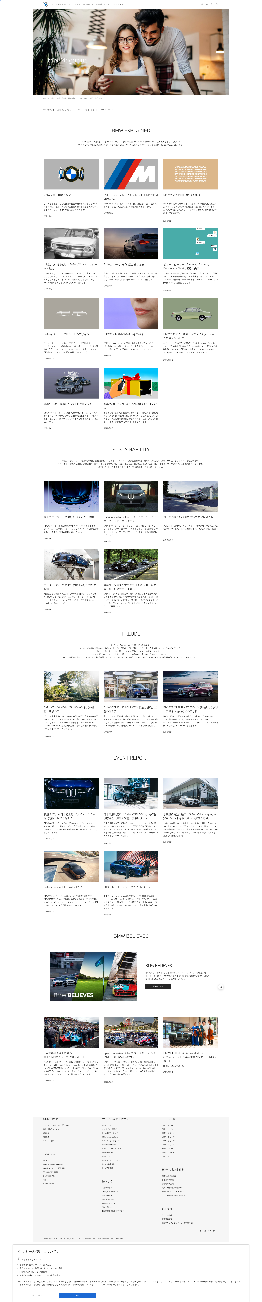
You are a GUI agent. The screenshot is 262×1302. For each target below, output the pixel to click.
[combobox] (221, 987)
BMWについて (48, 110)
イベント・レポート (90, 110)
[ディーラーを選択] (212, 4)
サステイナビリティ (64, 110)
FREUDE (77, 110)
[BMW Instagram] (205, 1230)
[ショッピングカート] (207, 4)
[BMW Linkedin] (214, 1230)
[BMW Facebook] (200, 1230)
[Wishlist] (216, 4)
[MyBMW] (202, 4)
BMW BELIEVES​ (106, 110)
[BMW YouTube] (209, 1230)
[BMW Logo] (45, 4)
